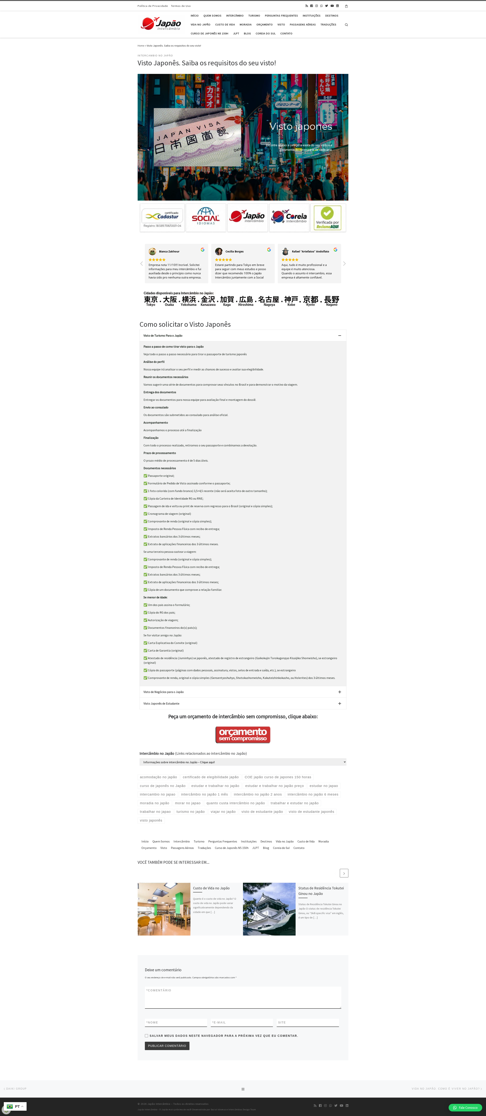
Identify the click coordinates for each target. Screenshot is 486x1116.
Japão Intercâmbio (159, 1104)
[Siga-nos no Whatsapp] (321, 6)
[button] (344, 264)
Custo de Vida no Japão (211, 888)
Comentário (158, 990)
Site (282, 1022)
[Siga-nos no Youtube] (332, 6)
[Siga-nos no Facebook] (311, 6)
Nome (152, 1022)
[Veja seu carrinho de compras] (346, 6)
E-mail (219, 1022)
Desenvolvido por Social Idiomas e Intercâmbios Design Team (224, 1109)
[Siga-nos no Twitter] (326, 6)
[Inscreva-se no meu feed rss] (306, 6)
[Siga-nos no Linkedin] (337, 6)
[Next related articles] (344, 873)
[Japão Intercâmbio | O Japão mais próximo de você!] (161, 24)
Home (141, 45)
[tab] (243, 335)
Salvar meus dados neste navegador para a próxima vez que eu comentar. (224, 1035)
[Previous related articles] (335, 873)
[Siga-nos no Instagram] (316, 6)
